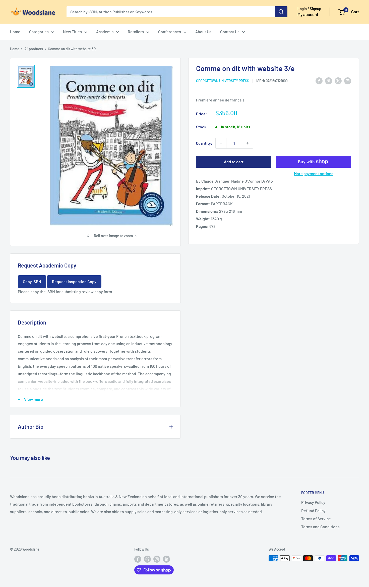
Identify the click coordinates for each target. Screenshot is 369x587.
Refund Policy (313, 510)
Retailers (136, 31)
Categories (39, 31)
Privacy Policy (313, 502)
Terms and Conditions (320, 526)
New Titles (72, 31)
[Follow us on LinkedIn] (166, 558)
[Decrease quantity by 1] (221, 143)
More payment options (313, 173)
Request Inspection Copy (74, 281)
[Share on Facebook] (319, 80)
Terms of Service (316, 518)
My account (307, 14)
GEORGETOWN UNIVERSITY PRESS (222, 81)
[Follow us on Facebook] (137, 558)
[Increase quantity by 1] (247, 143)
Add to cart (233, 161)
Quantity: (204, 143)
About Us (203, 31)
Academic (104, 31)
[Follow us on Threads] (147, 558)
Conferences (169, 31)
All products (33, 49)
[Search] (281, 11)
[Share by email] (347, 80)
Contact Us (229, 31)
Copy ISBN (32, 281)
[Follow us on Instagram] (156, 558)
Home (15, 31)
